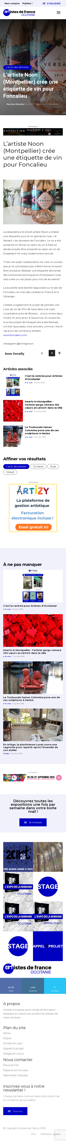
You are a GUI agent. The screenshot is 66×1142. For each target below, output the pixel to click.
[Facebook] (52, 353)
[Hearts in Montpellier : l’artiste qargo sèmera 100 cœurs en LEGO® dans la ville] (13, 411)
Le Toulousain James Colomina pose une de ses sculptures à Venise (42, 430)
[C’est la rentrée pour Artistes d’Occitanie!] (13, 385)
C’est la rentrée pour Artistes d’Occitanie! (30, 605)
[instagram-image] (18, 857)
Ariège (6, 753)
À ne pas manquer (22, 564)
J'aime (11, 979)
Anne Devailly (17, 104)
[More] (59, 353)
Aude (53, 466)
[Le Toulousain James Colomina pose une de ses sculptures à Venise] (13, 436)
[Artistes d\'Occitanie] (20, 12)
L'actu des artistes (17, 67)
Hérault (10, 472)
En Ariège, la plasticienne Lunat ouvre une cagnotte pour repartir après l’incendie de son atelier (30, 747)
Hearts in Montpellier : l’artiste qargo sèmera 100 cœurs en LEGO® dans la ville (43, 404)
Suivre (33, 979)
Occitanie (38, 466)
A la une (29, 382)
